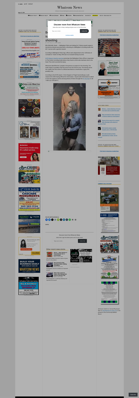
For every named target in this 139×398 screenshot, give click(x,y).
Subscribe (84, 31)
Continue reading (70, 35)
